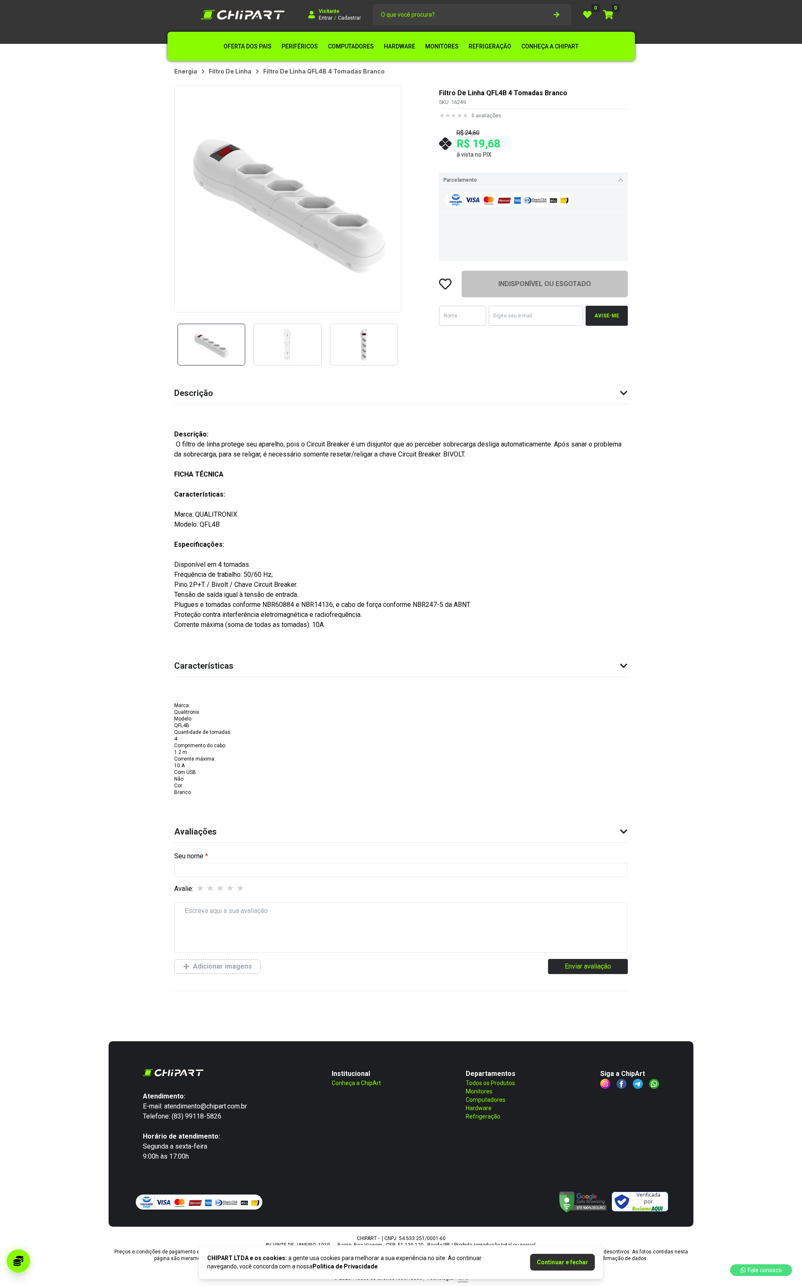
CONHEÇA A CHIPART (550, 46)
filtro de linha (230, 71)
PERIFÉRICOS (300, 46)
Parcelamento (460, 180)
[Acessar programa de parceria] (18, 1261)
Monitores (479, 1091)
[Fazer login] (311, 14)
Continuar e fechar (562, 1262)
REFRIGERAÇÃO (490, 46)
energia (185, 71)
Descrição (193, 393)
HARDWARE (399, 46)
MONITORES (442, 46)
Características (203, 666)
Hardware (479, 1108)
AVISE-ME (606, 316)
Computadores (485, 1099)
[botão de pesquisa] (556, 14)
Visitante (329, 11)
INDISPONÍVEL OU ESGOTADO (544, 284)
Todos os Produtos (490, 1083)
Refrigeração (483, 1116)
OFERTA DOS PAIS (247, 46)
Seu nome (188, 856)
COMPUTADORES (351, 46)
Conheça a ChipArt (356, 1083)
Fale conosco (765, 1270)
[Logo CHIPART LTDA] (242, 14)
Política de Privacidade (345, 1266)
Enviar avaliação (588, 966)
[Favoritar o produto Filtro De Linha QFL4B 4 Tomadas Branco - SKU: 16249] (445, 284)
